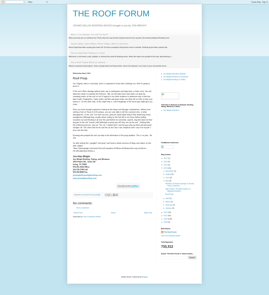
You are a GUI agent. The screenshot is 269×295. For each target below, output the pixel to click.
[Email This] (106, 194)
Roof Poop (169, 194)
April (168, 198)
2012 (166, 212)
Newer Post (78, 213)
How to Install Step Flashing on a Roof (88, 53)
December (170, 171)
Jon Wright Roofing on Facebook (175, 77)
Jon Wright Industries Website (174, 74)
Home (113, 213)
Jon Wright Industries (171, 110)
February (169, 205)
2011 (166, 216)
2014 (166, 165)
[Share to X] (111, 194)
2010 (166, 219)
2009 (166, 222)
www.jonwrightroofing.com (85, 178)
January (169, 208)
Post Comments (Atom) (92, 217)
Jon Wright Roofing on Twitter (174, 80)
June (168, 178)
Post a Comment (82, 208)
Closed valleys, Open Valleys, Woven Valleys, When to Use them (99, 44)
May (167, 181)
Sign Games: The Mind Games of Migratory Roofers (177, 190)
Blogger (145, 277)
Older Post (148, 213)
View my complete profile (170, 236)
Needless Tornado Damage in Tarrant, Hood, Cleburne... (179, 185)
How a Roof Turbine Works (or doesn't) (88, 62)
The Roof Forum (170, 232)
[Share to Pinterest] (116, 194)
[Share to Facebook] (114, 194)
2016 (166, 162)
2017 (166, 158)
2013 (166, 168)
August (168, 174)
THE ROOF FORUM (111, 13)
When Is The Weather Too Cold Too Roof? (89, 34)
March (168, 202)
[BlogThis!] (108, 194)
